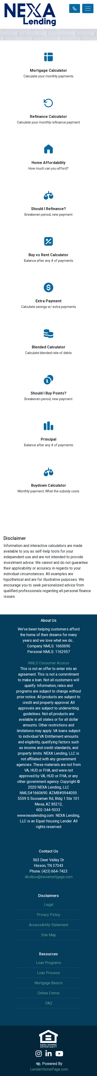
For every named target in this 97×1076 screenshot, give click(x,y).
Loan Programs (48, 962)
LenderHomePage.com (49, 1069)
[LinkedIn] (48, 1053)
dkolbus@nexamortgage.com (49, 877)
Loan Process (48, 973)
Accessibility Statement (48, 925)
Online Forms (49, 993)
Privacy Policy (48, 915)
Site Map (48, 935)
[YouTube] (59, 1053)
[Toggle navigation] (87, 8)
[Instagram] (39, 1053)
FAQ (48, 1003)
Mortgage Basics (48, 983)
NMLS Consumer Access (48, 663)
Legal (48, 904)
